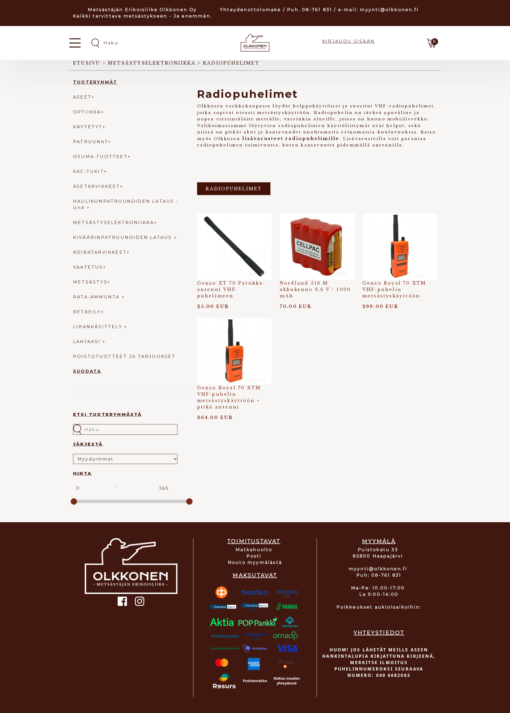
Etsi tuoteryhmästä (107, 414)
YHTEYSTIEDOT (379, 633)
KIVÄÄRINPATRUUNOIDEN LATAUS (123, 237)
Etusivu (86, 63)
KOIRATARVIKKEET (100, 252)
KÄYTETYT (88, 126)
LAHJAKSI (88, 341)
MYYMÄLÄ (379, 541)
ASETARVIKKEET (96, 186)
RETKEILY (87, 311)
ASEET (82, 97)
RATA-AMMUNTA (97, 296)
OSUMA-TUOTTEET (100, 156)
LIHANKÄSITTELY (98, 326)
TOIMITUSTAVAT (253, 541)
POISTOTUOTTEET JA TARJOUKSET (124, 356)
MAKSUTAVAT (255, 575)
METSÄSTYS (90, 282)
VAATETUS (88, 267)
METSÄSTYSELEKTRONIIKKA (113, 222)
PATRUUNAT (90, 141)
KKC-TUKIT (88, 171)
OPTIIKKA (87, 112)
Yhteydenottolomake (250, 9)
